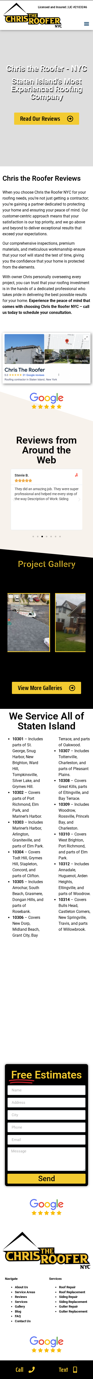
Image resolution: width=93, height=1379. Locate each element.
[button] (86, 23)
